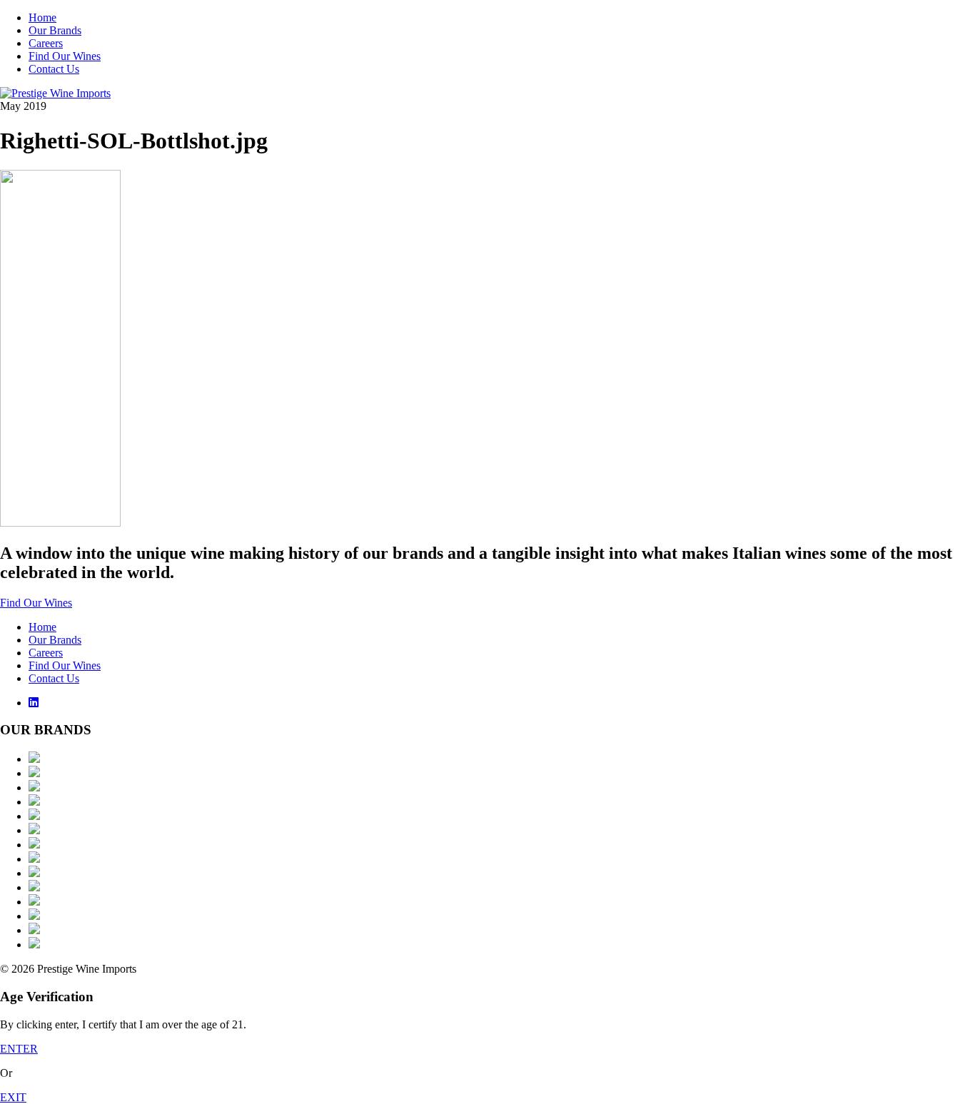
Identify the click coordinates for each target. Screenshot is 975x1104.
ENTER (19, 1049)
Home (42, 17)
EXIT (13, 1097)
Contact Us (54, 69)
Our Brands (55, 30)
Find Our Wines (65, 56)
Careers (46, 43)
